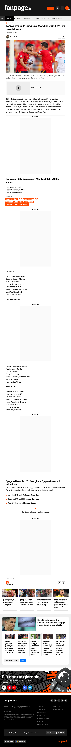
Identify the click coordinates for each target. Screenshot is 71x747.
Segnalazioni (41, 709)
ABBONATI (50, 8)
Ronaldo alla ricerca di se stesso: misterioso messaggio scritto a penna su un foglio (51, 622)
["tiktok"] (4, 687)
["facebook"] (25, 687)
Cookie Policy (41, 715)
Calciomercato (51, 18)
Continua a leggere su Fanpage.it (35, 512)
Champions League (28, 18)
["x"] (19, 687)
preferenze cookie (42, 724)
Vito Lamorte (19, 37)
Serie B (60, 18)
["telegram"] (30, 687)
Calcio (9, 18)
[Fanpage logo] (15, 8)
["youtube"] (14, 687)
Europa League (40, 18)
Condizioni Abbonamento (44, 718)
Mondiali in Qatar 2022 (13, 23)
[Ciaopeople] (62, 742)
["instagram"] (9, 687)
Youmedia (40, 706)
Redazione (40, 721)
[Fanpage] (10, 700)
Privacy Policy (41, 712)
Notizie (12, 578)
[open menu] (2, 18)
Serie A (19, 18)
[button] (63, 36)
